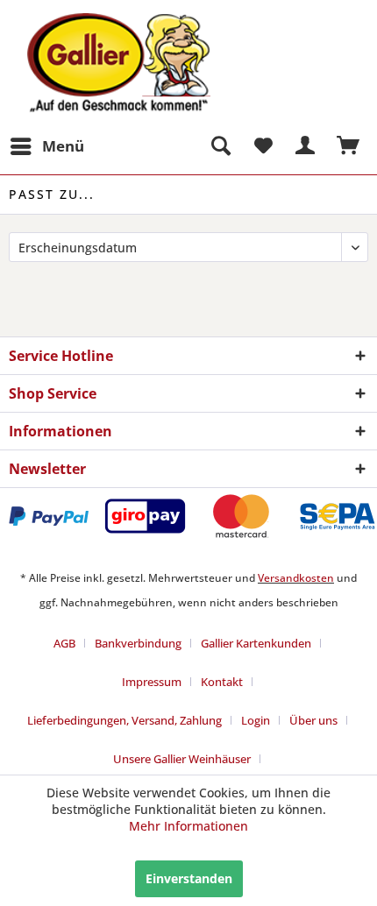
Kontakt (222, 682)
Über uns (313, 720)
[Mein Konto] (306, 146)
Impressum (151, 682)
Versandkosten (296, 577)
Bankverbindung (138, 643)
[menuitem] (46, 146)
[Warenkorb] (348, 146)
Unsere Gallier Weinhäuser (182, 759)
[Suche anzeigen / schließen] (220, 146)
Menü (63, 146)
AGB (64, 643)
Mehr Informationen (188, 826)
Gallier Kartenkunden (256, 643)
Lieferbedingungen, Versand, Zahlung (124, 720)
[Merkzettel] (263, 146)
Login (255, 720)
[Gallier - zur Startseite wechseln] (98, 24)
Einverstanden (189, 878)
